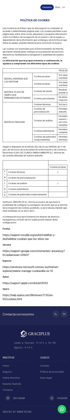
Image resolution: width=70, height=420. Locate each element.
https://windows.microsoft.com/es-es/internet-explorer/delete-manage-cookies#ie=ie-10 (31, 269)
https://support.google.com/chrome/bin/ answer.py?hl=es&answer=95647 (34, 253)
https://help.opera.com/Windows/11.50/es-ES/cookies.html (28, 297)
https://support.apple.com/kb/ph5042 (25, 283)
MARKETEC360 (24, 411)
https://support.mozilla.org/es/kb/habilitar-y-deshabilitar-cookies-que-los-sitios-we (29, 236)
